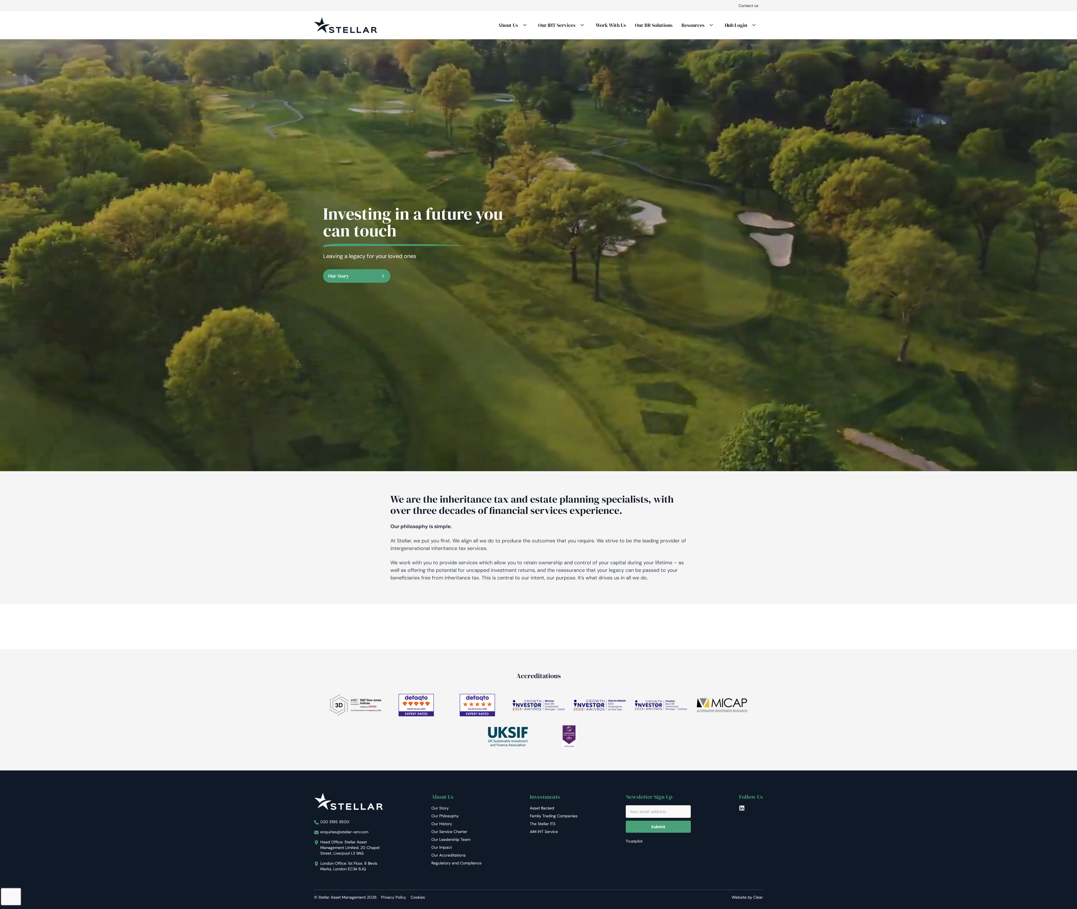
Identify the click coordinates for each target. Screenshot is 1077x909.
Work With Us (611, 25)
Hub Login (736, 25)
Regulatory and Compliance (456, 863)
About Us (508, 25)
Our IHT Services (557, 25)
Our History (441, 823)
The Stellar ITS (542, 823)
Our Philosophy (445, 815)
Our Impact (441, 847)
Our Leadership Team (450, 839)
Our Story (338, 276)
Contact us (748, 5)
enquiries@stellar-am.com (344, 831)
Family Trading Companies (553, 815)
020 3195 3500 (334, 821)
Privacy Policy (393, 897)
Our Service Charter (449, 831)
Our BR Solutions (654, 25)
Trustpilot (634, 841)
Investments (545, 797)
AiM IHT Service (544, 831)
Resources (693, 25)
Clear (758, 897)
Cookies (418, 897)
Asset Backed (542, 808)
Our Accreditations (448, 855)
